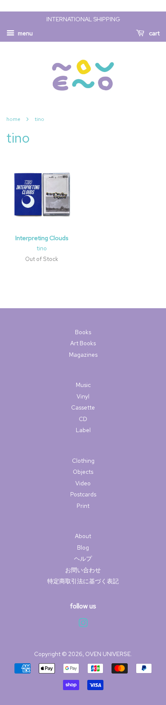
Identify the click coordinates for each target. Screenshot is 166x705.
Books (83, 332)
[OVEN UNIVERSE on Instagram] (83, 624)
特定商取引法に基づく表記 (83, 581)
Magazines (83, 354)
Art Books (83, 343)
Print (83, 506)
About (83, 536)
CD (83, 419)
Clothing (83, 460)
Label (83, 430)
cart (154, 33)
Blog (83, 547)
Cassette (83, 407)
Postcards (83, 494)
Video (83, 483)
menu (25, 33)
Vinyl (83, 396)
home (13, 119)
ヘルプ (83, 558)
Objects (83, 472)
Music (83, 385)
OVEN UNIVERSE (108, 654)
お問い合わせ (83, 570)
